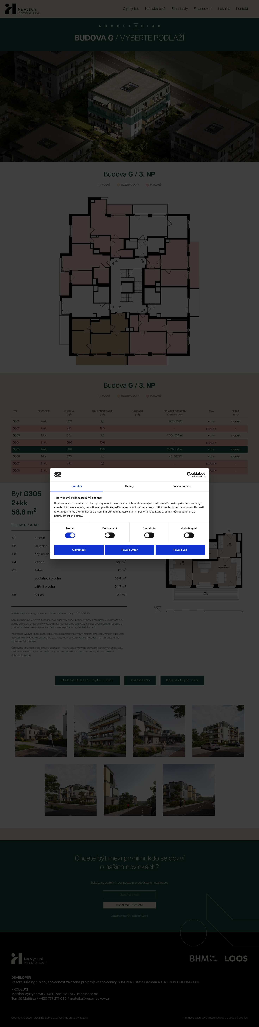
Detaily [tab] (129, 486)
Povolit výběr (129, 549)
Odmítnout (78, 549)
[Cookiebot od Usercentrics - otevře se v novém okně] (189, 474)
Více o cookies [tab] (182, 486)
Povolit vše (180, 549)
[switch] (110, 535)
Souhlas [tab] (77, 486)
